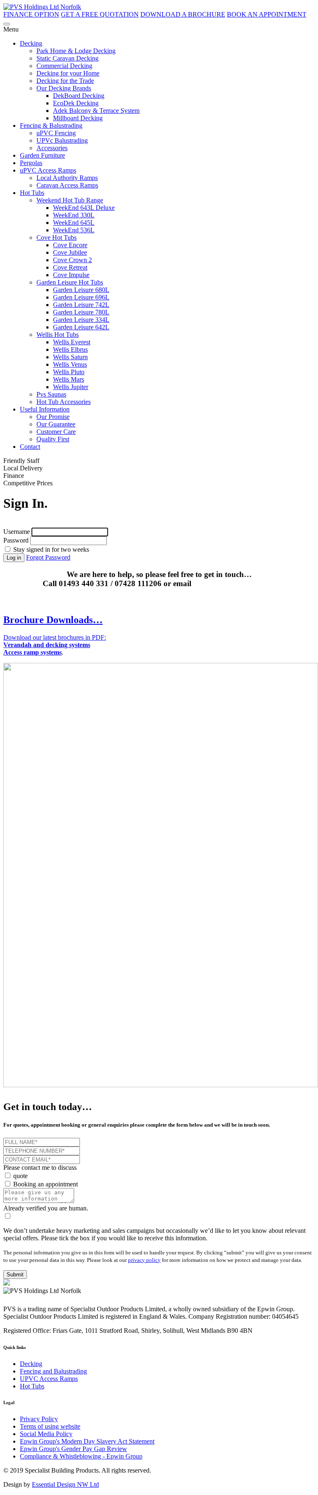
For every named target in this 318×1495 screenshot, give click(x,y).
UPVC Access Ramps (49, 1378)
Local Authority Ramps (67, 177)
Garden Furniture (42, 155)
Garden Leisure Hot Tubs (69, 282)
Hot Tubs (32, 192)
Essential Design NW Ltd (65, 1484)
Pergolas (31, 162)
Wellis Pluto (68, 371)
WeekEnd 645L (73, 222)
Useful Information (45, 409)
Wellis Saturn (70, 356)
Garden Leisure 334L (81, 319)
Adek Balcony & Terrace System (96, 110)
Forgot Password (48, 557)
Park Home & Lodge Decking (76, 50)
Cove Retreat (70, 267)
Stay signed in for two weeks (50, 549)
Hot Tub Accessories (63, 401)
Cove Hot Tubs (56, 237)
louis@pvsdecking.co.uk (234, 583)
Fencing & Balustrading (51, 125)
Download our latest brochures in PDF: (54, 645)
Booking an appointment (45, 1184)
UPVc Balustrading (62, 140)
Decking (31, 43)
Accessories (51, 147)
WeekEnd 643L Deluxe (84, 207)
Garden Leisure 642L (81, 327)
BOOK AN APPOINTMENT (266, 14)
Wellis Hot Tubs (57, 334)
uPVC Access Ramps (48, 170)
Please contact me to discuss (40, 1167)
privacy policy (144, 1260)
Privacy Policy (39, 1418)
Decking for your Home (67, 73)
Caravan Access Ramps (67, 185)
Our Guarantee (55, 424)
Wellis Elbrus (70, 349)
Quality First (52, 439)
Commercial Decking (64, 65)
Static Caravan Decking (67, 58)
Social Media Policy (46, 1433)
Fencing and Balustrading (53, 1371)
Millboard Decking (78, 118)
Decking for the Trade (65, 80)
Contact (30, 446)
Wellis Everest (71, 342)
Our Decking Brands (63, 88)
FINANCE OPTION (31, 14)
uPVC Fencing (56, 132)
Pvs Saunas (51, 394)
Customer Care (56, 431)
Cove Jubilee (70, 252)
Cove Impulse (71, 274)
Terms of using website (50, 1426)
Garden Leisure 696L (81, 297)
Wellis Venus (70, 364)
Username (16, 531)
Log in (14, 558)
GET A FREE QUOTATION (100, 14)
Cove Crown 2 (72, 259)
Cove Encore (70, 244)
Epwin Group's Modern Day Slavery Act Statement (87, 1441)
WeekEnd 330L (73, 215)
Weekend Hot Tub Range (69, 200)
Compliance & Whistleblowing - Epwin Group (81, 1456)
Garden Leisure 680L (81, 289)
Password (16, 540)
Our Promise (53, 416)
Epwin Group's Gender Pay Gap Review (73, 1448)
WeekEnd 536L (73, 230)
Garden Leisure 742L (81, 304)
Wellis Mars (68, 379)
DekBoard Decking (78, 95)
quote (20, 1175)
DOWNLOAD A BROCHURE (182, 14)
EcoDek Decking (76, 103)
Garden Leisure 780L (81, 312)
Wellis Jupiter (70, 386)
